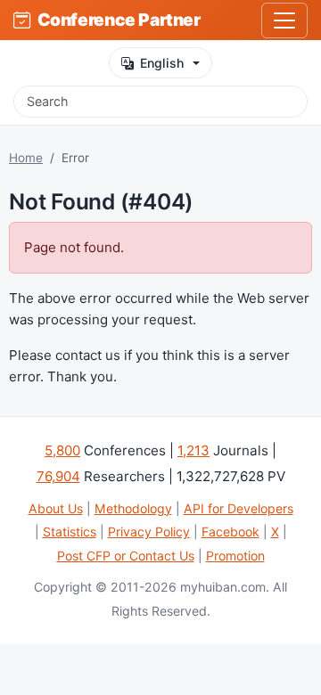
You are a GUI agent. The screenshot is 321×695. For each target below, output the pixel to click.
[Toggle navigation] (284, 20)
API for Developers (238, 508)
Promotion (235, 555)
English (162, 62)
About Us (56, 508)
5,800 (62, 450)
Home (26, 158)
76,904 (58, 476)
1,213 (193, 450)
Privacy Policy (149, 531)
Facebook (230, 531)
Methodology (133, 508)
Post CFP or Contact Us (125, 555)
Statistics (69, 531)
